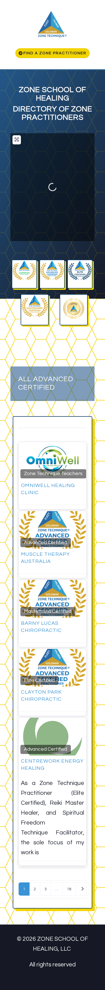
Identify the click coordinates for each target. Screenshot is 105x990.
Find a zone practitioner (54, 53)
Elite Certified (39, 680)
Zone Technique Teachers (53, 473)
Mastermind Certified (47, 611)
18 (69, 889)
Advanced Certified (45, 542)
